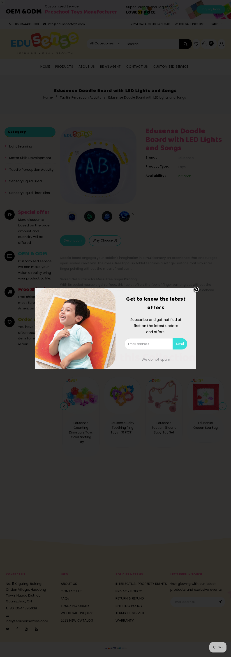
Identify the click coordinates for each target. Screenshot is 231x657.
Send (180, 343)
